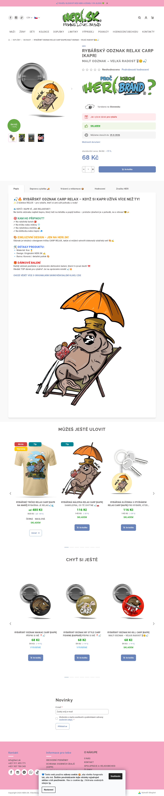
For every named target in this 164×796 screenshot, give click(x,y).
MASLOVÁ (40, 519)
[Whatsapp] (31, 772)
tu (82, 780)
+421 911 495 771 (17, 763)
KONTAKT (89, 762)
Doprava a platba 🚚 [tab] (40, 189)
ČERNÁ (29, 519)
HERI (84, 46)
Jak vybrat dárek (103, 117)
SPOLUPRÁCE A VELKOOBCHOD (99, 766)
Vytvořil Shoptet (149, 793)
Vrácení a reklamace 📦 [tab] (72, 189)
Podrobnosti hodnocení (135, 69)
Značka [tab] (122, 189)
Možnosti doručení (91, 142)
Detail (34, 533)
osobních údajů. (66, 720)
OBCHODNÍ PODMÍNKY (57, 760)
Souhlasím (115, 776)
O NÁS (87, 758)
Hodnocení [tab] (100, 189)
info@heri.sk (14, 760)
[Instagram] (16, 17)
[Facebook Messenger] (24, 772)
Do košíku (128, 169)
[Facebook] (10, 17)
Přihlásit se (62, 726)
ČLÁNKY (88, 770)
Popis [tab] (16, 189)
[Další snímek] (72, 89)
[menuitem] (12, 32)
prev (10, 493)
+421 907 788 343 (17, 766)
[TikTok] (21, 17)
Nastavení (48, 789)
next (154, 493)
